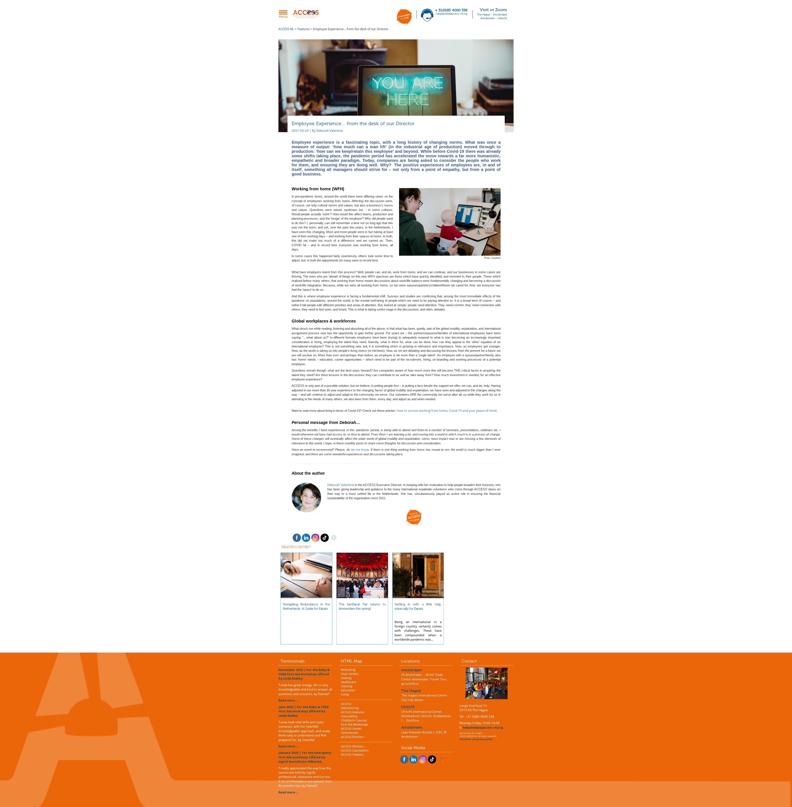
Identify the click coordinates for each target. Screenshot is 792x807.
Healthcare (348, 682)
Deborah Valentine (340, 485)
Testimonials (349, 733)
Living (345, 694)
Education (348, 690)
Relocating (348, 670)
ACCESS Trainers (352, 754)
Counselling (349, 716)
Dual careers (349, 674)
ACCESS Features (352, 712)
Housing (346, 686)
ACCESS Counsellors (355, 750)
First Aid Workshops (354, 724)
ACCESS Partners (352, 737)
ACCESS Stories (351, 729)
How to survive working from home (422, 410)
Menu (284, 14)
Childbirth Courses (354, 720)
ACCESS (346, 704)
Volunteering (350, 708)
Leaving (346, 678)
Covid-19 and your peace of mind (472, 410)
